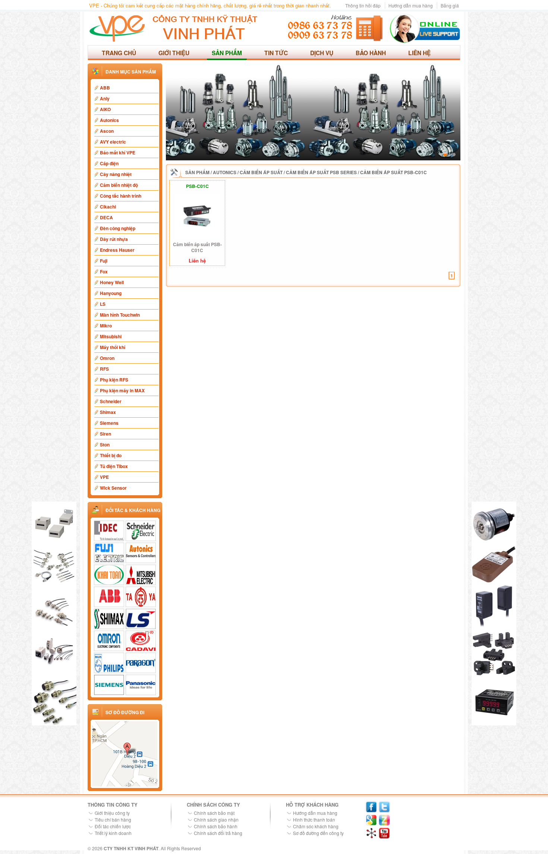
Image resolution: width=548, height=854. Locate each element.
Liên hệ (419, 52)
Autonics (109, 120)
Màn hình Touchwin (120, 314)
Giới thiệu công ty (112, 813)
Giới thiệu (173, 52)
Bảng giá (450, 5)
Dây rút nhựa (114, 239)
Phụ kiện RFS (114, 379)
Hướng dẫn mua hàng (410, 5)
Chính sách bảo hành (215, 826)
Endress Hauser (117, 250)
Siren (105, 433)
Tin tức (276, 52)
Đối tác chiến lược (113, 826)
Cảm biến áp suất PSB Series (321, 172)
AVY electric (113, 141)
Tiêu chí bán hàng (113, 819)
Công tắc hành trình (120, 195)
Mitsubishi (111, 336)
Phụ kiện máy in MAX (122, 390)
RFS (104, 368)
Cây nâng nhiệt (116, 174)
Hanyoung (111, 293)
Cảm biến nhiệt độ (119, 185)
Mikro (106, 325)
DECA (106, 217)
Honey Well (112, 282)
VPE (104, 477)
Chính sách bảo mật (214, 813)
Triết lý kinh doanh (113, 833)
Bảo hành (371, 52)
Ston (105, 444)
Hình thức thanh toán (314, 819)
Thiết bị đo (111, 455)
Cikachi (108, 206)
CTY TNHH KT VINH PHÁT (131, 848)
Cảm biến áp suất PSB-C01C (393, 172)
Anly (105, 98)
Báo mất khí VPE (117, 152)
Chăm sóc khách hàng (315, 826)
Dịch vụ (321, 52)
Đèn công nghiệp (117, 228)
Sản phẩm (227, 52)
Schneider (111, 401)
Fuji (103, 260)
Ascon (107, 131)
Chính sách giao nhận (216, 819)
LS (102, 304)
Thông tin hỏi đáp (363, 5)
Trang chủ (119, 52)
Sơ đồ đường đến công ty (318, 833)
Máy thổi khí (112, 347)
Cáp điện (109, 163)
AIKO (105, 109)
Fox (104, 271)
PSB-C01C (197, 186)
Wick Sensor (113, 487)
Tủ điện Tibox (114, 466)
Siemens (109, 423)
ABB (105, 87)
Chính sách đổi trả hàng (218, 833)
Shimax (108, 412)
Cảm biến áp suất (261, 172)
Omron (107, 358)
